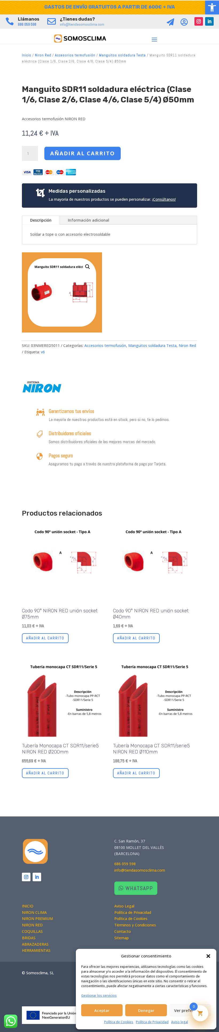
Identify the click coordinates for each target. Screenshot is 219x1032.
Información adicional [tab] (88, 220)
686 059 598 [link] (27, 24)
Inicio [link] (26, 55)
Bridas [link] (29, 937)
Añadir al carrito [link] (45, 638)
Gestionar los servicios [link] (99, 995)
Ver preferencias (190, 1010)
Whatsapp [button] (139, 888)
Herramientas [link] (36, 950)
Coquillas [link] (32, 931)
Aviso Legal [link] (124, 906)
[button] (208, 956)
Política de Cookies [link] (118, 1022)
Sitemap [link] (121, 937)
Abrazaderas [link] (35, 944)
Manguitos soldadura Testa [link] (122, 55)
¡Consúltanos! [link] (164, 199)
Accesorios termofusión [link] (75, 55)
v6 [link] (43, 351)
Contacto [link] (122, 931)
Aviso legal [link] (179, 1022)
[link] (212, 7)
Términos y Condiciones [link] (135, 924)
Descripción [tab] (41, 220)
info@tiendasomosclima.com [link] (82, 24)
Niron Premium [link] (37, 918)
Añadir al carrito (82, 153)
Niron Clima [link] (34, 912)
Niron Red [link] (43, 55)
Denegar (146, 1010)
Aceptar (102, 1010)
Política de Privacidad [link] (152, 1022)
